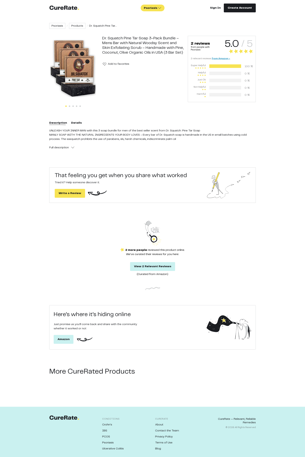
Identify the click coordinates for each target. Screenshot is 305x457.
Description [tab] (58, 123)
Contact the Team (167, 430)
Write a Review (70, 193)
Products (77, 26)
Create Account (240, 8)
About (159, 424)
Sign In (215, 8)
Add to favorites (118, 64)
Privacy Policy (164, 436)
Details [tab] (76, 123)
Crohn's (107, 424)
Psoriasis (57, 26)
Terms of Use (163, 442)
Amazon (64, 339)
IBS (104, 430)
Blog (158, 448)
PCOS (106, 436)
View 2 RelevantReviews (152, 266)
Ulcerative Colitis (113, 448)
